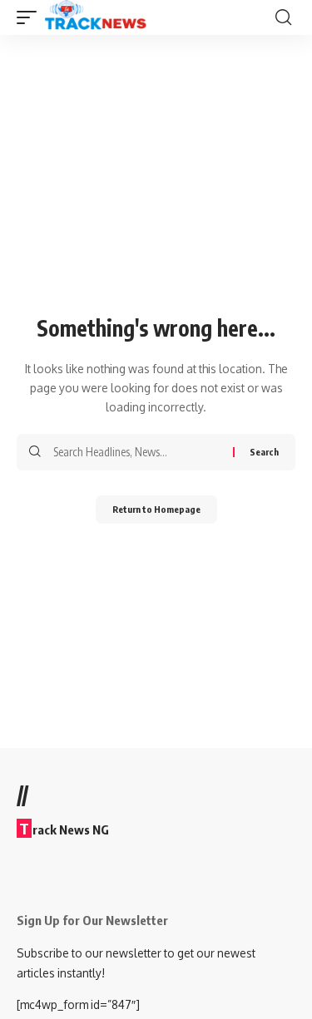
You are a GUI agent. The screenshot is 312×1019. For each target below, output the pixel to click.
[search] (283, 17)
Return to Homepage (156, 509)
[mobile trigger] (31, 17)
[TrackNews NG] (96, 17)
